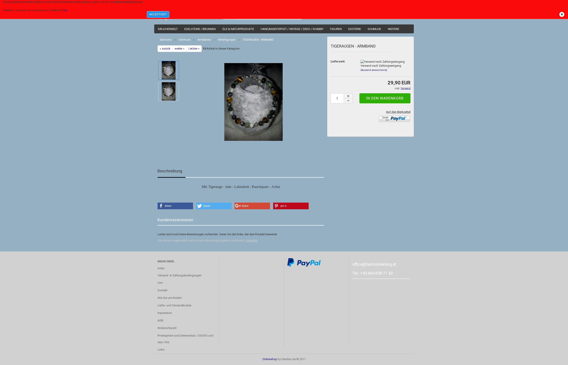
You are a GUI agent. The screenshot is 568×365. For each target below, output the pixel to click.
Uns (160, 282)
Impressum (165, 313)
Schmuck (374, 29)
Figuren (336, 29)
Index (161, 268)
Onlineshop (269, 359)
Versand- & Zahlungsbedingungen (179, 275)
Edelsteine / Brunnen (200, 29)
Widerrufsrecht (167, 328)
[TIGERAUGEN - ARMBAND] (253, 102)
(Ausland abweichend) (374, 70)
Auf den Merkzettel (398, 112)
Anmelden (251, 240)
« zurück (165, 48)
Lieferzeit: (338, 61)
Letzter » (194, 48)
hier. (65, 10)
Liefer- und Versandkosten (174, 305)
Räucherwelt (168, 29)
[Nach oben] (555, 358)
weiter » (179, 48)
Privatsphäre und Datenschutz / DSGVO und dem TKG (185, 339)
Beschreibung (170, 171)
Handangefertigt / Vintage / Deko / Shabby (292, 29)
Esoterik (354, 29)
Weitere (393, 29)
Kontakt (163, 290)
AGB (160, 320)
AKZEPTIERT (158, 14)
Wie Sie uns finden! (170, 297)
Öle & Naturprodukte (238, 29)
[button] (175, 206)
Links (161, 349)
